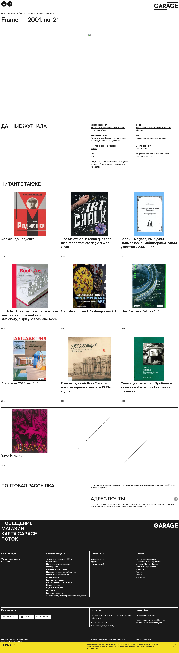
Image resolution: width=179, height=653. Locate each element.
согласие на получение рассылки (143, 504)
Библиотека (26, 13)
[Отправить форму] (176, 499)
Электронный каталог (44, 13)
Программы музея (9, 13)
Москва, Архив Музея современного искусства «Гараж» (108, 128)
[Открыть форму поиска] (9, 4)
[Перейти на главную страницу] (166, 5)
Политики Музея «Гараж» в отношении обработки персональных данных (118, 506)
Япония (116, 140)
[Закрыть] (175, 645)
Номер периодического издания (151, 138)
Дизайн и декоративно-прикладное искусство (109, 139)
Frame (94, 148)
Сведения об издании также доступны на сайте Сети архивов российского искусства (109, 164)
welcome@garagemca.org (102, 625)
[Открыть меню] (4, 4)
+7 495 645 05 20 (99, 622)
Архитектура (97, 138)
